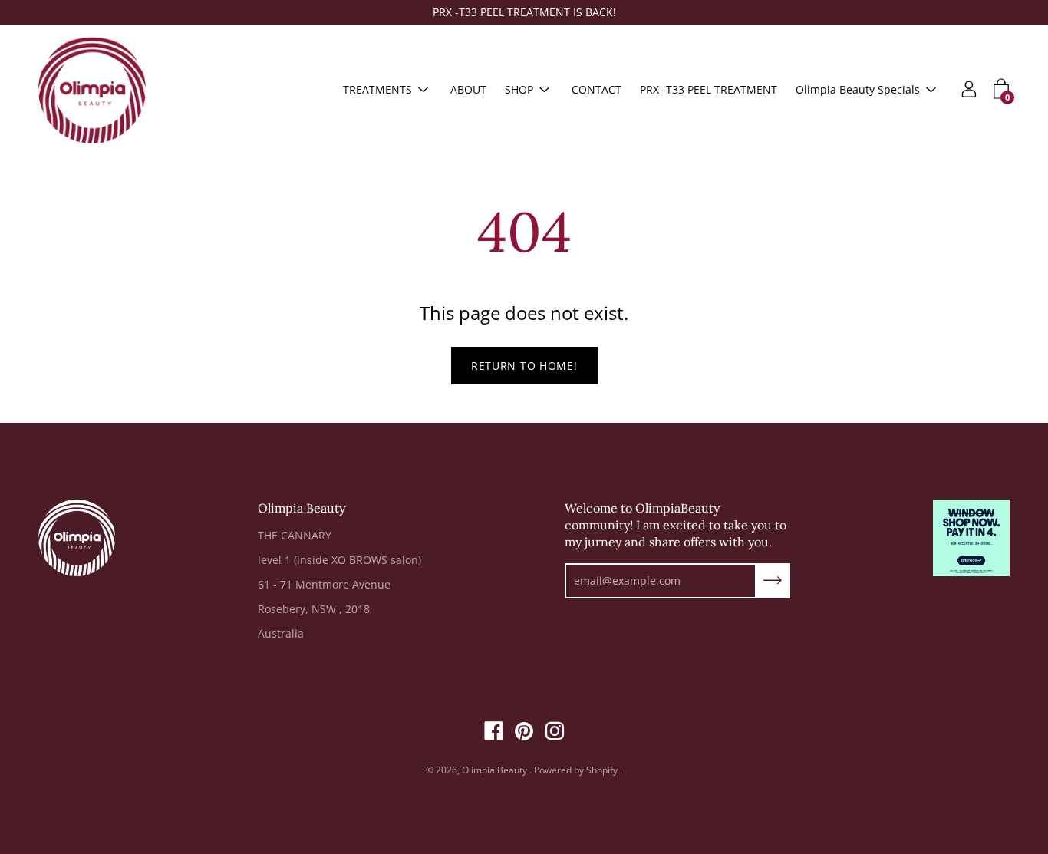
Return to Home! (524, 365)
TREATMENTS (377, 89)
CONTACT (596, 89)
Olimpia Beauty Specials (858, 89)
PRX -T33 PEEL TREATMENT (708, 89)
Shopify (602, 770)
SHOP (519, 89)
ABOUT (468, 89)
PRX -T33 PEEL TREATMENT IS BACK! (524, 12)
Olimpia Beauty (495, 770)
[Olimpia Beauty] (92, 89)
